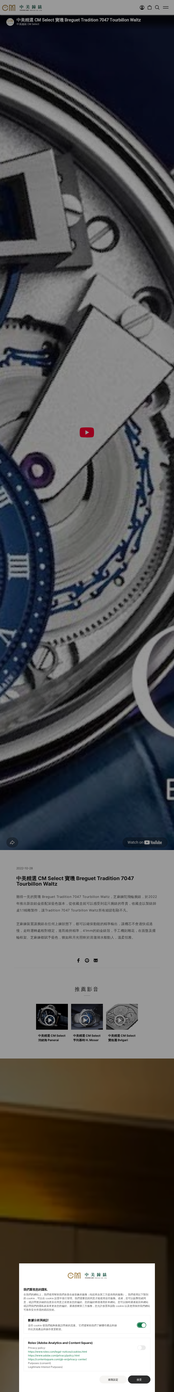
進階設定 (113, 1379)
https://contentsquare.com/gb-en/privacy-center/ (57, 1359)
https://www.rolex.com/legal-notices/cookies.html (57, 1351)
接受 (139, 1379)
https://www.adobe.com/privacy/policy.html (54, 1355)
